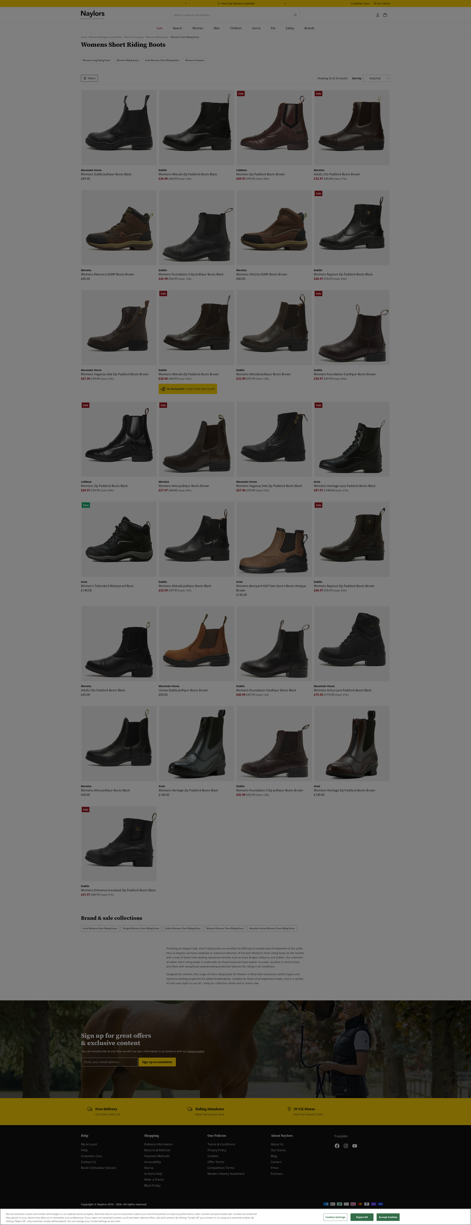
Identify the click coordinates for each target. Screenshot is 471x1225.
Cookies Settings (335, 1217)
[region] (235, 1217)
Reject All (362, 1217)
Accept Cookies (388, 1217)
